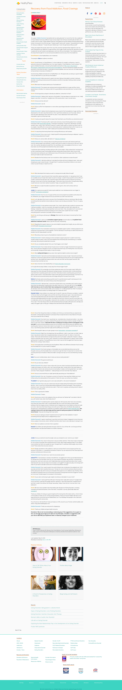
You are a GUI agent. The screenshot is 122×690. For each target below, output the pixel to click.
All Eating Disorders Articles (21, 17)
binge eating (62, 330)
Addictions (19, 645)
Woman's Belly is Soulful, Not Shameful (42, 617)
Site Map (21, 682)
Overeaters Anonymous (45, 226)
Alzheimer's (20, 647)
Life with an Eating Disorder (39, 620)
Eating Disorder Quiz (21, 79)
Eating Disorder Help (21, 45)
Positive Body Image (66, 565)
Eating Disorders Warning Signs (20, 28)
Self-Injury (73, 650)
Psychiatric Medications (23, 659)
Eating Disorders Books (22, 57)
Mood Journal (49, 662)
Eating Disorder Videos (22, 51)
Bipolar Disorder (39, 641)
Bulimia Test (19, 84)
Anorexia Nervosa (21, 64)
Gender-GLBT (56, 641)
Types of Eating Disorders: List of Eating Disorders (46, 611)
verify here (82, 658)
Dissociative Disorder (40, 647)
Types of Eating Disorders (20, 24)
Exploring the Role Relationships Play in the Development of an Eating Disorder (55, 623)
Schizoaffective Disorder (95, 643)
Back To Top (18, 630)
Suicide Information (21, 95)
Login (101, 2)
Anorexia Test (20, 82)
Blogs (80, 2)
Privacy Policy (75, 682)
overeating (34, 491)
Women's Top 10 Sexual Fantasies (93, 21)
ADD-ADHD (20, 643)
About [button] (95, 2)
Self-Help (73, 647)
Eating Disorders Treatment (20, 35)
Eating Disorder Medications (20, 39)
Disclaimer (86, 682)
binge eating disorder (45, 123)
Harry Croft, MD (47, 540)
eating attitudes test (73, 408)
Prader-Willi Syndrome (37, 626)
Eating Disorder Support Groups (22, 48)
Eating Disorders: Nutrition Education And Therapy (46, 614)
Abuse (18, 641)
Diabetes (37, 645)
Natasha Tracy (36, 12)
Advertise (52, 682)
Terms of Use (63, 682)
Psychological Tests (88, 2)
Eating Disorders (39, 650)
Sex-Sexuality (92, 641)
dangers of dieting (60, 139)
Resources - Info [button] (66, 2)
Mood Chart (19, 59)
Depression (37, 643)
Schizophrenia (74, 645)
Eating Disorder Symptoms (20, 31)
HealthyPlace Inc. (49, 689)
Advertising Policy (98, 682)
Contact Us (41, 682)
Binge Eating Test (21, 86)
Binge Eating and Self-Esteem (68, 594)
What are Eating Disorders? (20, 20)
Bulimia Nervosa (20, 66)
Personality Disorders (58, 650)
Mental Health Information (34, 658)
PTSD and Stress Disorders (78, 641)
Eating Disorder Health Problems (22, 42)
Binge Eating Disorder (22, 68)
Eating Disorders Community (62, 264)
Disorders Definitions (22, 657)
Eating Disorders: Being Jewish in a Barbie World (45, 608)
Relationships (74, 643)
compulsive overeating (42, 192)
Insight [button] (75, 2)
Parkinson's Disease (58, 647)
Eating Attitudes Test (21, 77)
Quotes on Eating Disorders (21, 54)
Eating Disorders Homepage (20, 13)
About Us (31, 682)
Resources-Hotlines (36, 661)
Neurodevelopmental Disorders (61, 643)
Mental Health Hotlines (22, 93)
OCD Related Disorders (59, 645)
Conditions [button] (57, 2)
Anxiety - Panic (20, 650)
